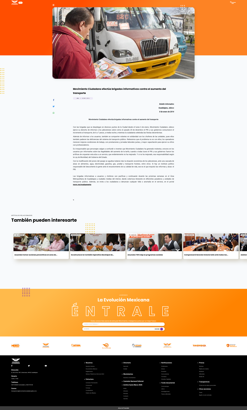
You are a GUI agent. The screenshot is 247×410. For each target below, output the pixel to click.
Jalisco (20, 2)
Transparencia (204, 382)
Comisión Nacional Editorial (133, 381)
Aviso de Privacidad (123, 408)
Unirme (157, 329)
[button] (245, 246)
